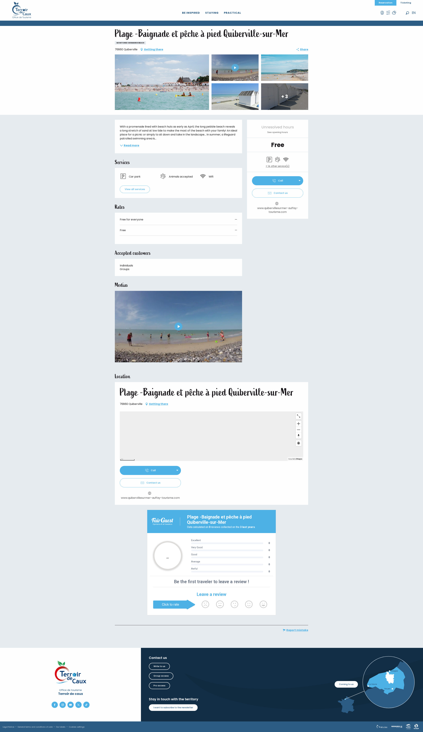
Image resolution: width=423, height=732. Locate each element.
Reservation (385, 2)
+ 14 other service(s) (277, 166)
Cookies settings (77, 727)
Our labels (60, 727)
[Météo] (394, 15)
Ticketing (405, 2)
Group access (161, 675)
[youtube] (178, 326)
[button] (407, 13)
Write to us (159, 666)
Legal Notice (8, 727)
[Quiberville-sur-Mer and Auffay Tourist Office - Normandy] (21, 10)
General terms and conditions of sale (35, 727)
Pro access (159, 685)
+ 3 (284, 96)
